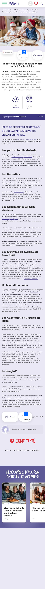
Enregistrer (8, 52)
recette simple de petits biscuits (22, 157)
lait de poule (34, 292)
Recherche (41, 3)
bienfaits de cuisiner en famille (26, 139)
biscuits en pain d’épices (10, 219)
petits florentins (19, 192)
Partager (24, 57)
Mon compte (30, 3)
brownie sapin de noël (31, 279)
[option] (14, 502)
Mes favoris (36, 3)
